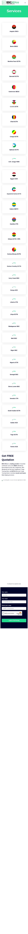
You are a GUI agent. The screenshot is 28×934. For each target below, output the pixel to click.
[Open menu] (25, 3)
